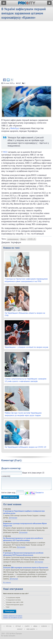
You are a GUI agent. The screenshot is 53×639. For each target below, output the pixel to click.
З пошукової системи (13, 600)
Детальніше (13, 518)
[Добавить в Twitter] (8, 79)
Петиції (18, 626)
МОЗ (5, 152)
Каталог (20, 629)
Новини (44, 626)
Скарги (27, 626)
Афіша (35, 626)
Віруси (23, 239)
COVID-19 (31, 239)
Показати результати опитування (12, 616)
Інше (7, 607)
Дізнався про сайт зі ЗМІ (14, 602)
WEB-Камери (30, 629)
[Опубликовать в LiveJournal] (11, 79)
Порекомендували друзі (14, 604)
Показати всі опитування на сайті (12, 617)
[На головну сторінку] (27, 4)
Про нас (9, 626)
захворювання (13, 239)
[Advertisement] (26, 50)
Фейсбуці (15, 128)
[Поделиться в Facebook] (4, 79)
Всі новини (7, 582)
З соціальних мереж (13, 597)
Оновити (39, 492)
